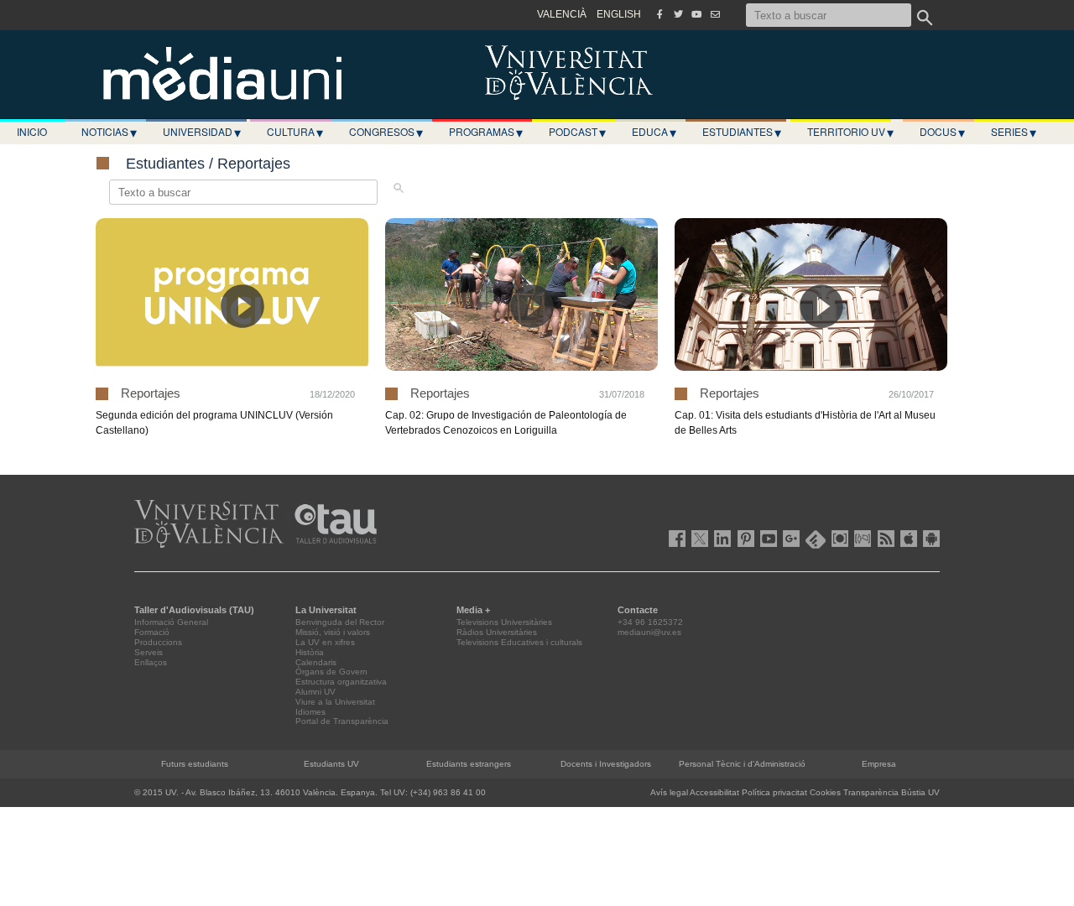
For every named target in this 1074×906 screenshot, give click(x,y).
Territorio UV (850, 131)
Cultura (295, 131)
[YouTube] (696, 14)
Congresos (386, 131)
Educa (654, 131)
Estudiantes (741, 131)
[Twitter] (678, 14)
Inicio (32, 131)
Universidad (202, 131)
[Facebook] (659, 14)
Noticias (109, 131)
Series (1013, 131)
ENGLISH (619, 14)
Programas (486, 131)
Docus (942, 131)
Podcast (577, 131)
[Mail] (715, 14)
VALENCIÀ (562, 14)
